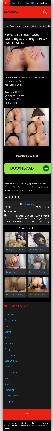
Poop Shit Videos (15, 221)
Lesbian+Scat (11, 360)
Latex (7, 366)
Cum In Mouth (43, 215)
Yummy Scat (23, 218)
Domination (10, 314)
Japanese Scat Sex (24, 215)
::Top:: (27, 413)
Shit (6, 378)
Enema (7, 331)
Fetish (7, 337)
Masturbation (11, 372)
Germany (8, 343)
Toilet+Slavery (11, 395)
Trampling (9, 389)
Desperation (10, 320)
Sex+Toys (9, 384)
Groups (8, 349)
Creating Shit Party (41, 218)
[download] (27, 168)
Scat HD (12, 211)
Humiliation (9, 355)
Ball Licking (44, 221)
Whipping (8, 401)
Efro (6, 326)
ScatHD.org (10, 12)
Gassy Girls (31, 221)
